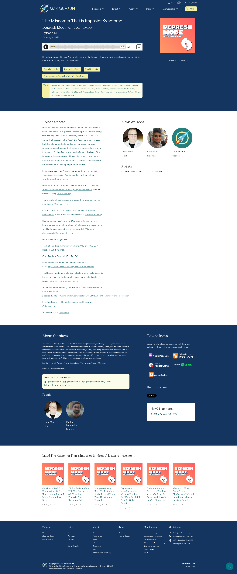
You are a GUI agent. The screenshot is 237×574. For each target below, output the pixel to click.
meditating (55, 92)
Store (148, 9)
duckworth (115, 85)
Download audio (51, 69)
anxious (84, 89)
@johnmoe (64, 313)
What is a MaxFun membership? (155, 543)
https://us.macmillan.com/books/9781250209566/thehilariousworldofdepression (91, 296)
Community (97, 546)
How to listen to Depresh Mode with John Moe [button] (64, 76)
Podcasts (96, 9)
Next (184, 61)
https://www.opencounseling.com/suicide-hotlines (71, 267)
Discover (71, 539)
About (132, 9)
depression (76, 89)
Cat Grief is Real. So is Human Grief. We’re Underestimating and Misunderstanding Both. (53, 494)
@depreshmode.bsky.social (98, 382)
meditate (105, 89)
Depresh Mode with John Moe (67, 27)
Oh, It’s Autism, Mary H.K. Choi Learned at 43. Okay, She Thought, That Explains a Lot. (78, 494)
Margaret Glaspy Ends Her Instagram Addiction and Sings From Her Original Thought (104, 494)
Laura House (94, 92)
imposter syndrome (116, 89)
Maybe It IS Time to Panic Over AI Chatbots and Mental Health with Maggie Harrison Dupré (183, 494)
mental (98, 89)
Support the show (71, 69)
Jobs (94, 549)
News (70, 543)
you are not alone (67, 95)
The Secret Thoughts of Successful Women (74, 92)
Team (95, 539)
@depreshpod (71, 302)
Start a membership (150, 533)
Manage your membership (153, 536)
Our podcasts (47, 533)
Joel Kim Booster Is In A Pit (164, 414)
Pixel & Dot (191, 564)
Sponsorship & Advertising (102, 553)
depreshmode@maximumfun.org (57, 233)
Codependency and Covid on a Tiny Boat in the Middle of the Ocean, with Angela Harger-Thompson (157, 494)
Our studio (97, 543)
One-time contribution (151, 546)
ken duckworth (125, 85)
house (68, 89)
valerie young (82, 85)
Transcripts (71, 536)
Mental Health (129, 89)
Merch (121, 533)
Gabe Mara (152, 151)
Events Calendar (73, 546)
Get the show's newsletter (59, 385)
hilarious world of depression (99, 85)
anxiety (53, 89)
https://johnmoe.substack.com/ (64, 281)
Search (194, 3)
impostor (135, 85)
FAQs (146, 553)
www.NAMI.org (64, 194)
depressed (61, 89)
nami (103, 92)
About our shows (48, 536)
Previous (171, 61)
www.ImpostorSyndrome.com (55, 179)
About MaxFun (98, 533)
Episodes (71, 533)
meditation (110, 92)
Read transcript (91, 69)
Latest (115, 9)
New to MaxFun (47, 539)
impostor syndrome (57, 85)
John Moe (128, 151)
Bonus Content (149, 549)
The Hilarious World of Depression (94, 363)
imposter (91, 89)
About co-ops (97, 536)
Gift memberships (150, 539)
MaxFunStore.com (93, 215)
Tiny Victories (55, 95)
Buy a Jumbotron (124, 536)
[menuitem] (98, 9)
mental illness (70, 85)
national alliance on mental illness (127, 92)
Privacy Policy (190, 567)
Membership (169, 9)
